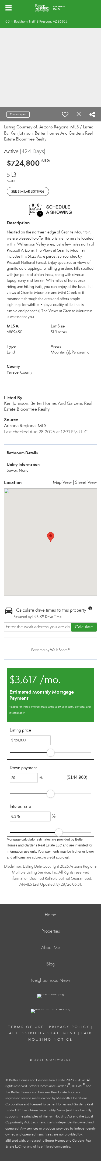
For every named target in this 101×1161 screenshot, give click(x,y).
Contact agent (18, 114)
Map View (62, 482)
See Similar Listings (27, 191)
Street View (86, 482)
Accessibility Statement (42, 1033)
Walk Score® (60, 650)
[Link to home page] (50, 8)
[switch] (65, 114)
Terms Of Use (26, 1027)
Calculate (84, 627)
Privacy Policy (69, 1027)
